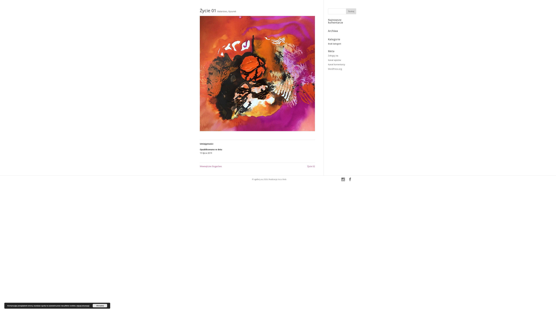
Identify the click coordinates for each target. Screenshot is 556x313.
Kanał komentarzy (336, 64)
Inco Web (282, 179)
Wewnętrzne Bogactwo (211, 166)
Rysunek (232, 11)
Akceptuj (100, 305)
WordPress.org (335, 69)
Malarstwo (222, 11)
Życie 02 (311, 166)
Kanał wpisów (334, 60)
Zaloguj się (333, 55)
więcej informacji (82, 306)
